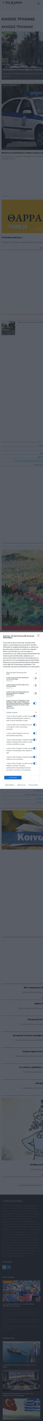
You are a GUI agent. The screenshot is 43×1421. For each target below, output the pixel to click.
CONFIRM (13, 777)
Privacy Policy (33, 785)
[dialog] (21, 710)
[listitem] (21, 673)
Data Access (21, 785)
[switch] (35, 678)
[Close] (39, 636)
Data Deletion (9, 785)
